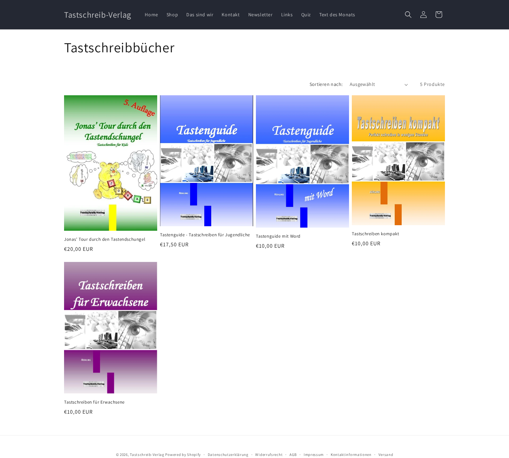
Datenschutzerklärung (228, 454)
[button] (408, 14)
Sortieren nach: (326, 84)
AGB (293, 454)
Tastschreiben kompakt (375, 234)
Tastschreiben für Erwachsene (94, 402)
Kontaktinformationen (351, 454)
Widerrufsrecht (269, 454)
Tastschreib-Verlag (147, 454)
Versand (385, 454)
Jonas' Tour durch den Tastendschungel (104, 239)
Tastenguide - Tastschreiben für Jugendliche (205, 235)
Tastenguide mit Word (278, 236)
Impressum (314, 454)
